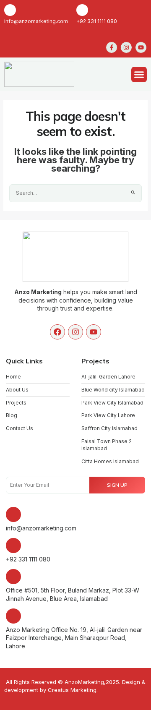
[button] (139, 75)
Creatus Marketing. (73, 690)
